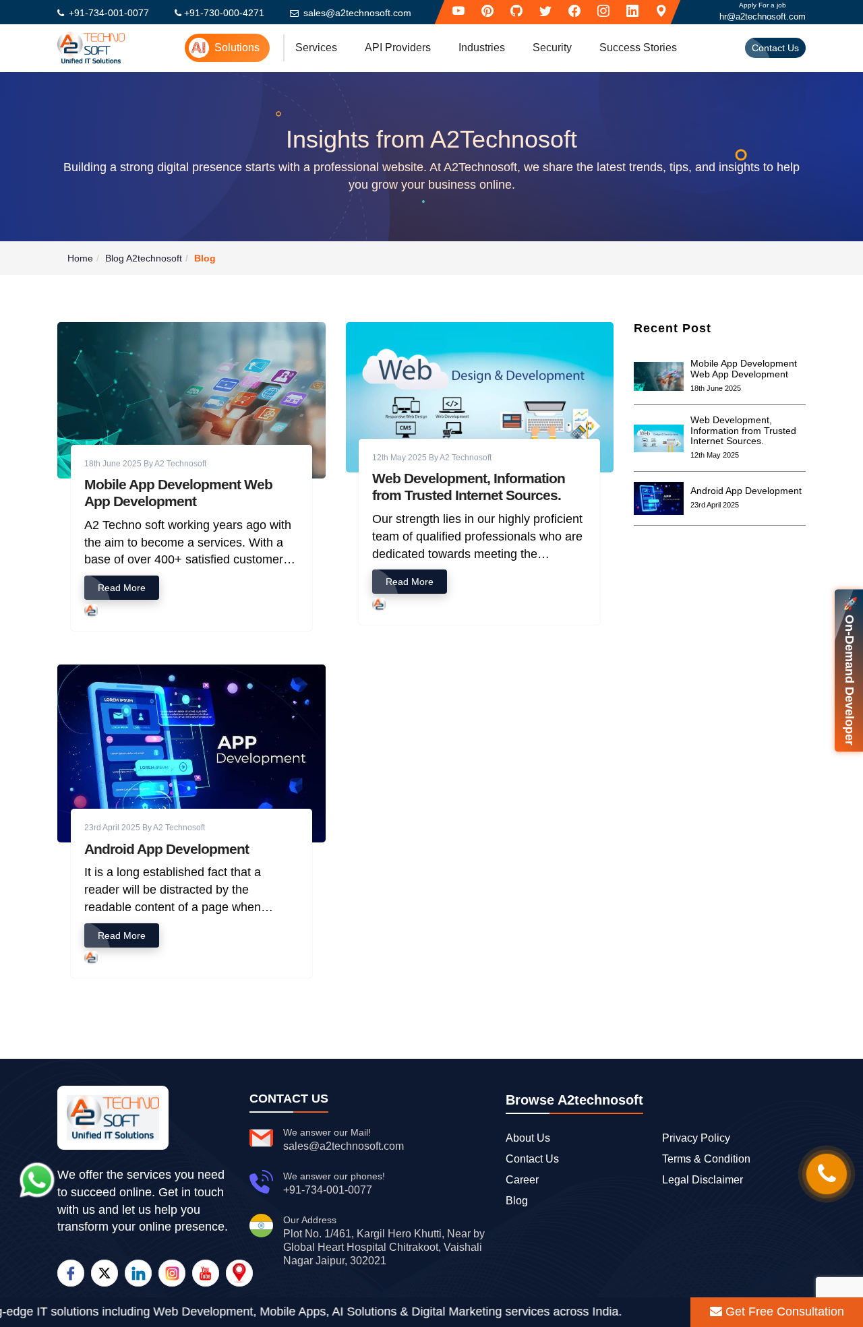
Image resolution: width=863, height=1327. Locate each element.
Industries (481, 47)
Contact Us (775, 47)
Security (552, 47)
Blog (517, 1200)
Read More (122, 587)
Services (316, 47)
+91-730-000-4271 (224, 12)
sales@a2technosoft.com (357, 12)
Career (522, 1179)
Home (80, 258)
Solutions (237, 47)
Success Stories (638, 47)
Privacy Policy (696, 1138)
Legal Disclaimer (702, 1179)
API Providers (398, 47)
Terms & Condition (706, 1159)
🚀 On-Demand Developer (849, 670)
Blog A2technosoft (143, 258)
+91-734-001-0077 (109, 12)
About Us (528, 1138)
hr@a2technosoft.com (762, 16)
